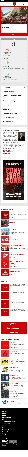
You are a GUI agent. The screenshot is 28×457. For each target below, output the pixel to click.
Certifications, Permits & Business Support (12, 96)
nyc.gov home (5, 411)
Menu (2, 3)
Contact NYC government (8, 421)
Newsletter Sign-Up (8, 121)
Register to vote (6, 423)
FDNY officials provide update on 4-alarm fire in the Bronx (13, 26)
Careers (4, 428)
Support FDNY (7, 109)
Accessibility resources (8, 432)
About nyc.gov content (8, 438)
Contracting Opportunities (10, 113)
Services (4, 413)
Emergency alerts (6, 425)
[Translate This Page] (24, 4)
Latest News (14, 332)
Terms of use (5, 436)
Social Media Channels (15, 328)
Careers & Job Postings (9, 101)
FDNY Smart (14, 324)
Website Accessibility (8, 117)
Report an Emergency (8, 91)
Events (4, 415)
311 (3, 419)
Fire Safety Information (9, 105)
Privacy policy (5, 434)
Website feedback (6, 430)
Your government (6, 417)
